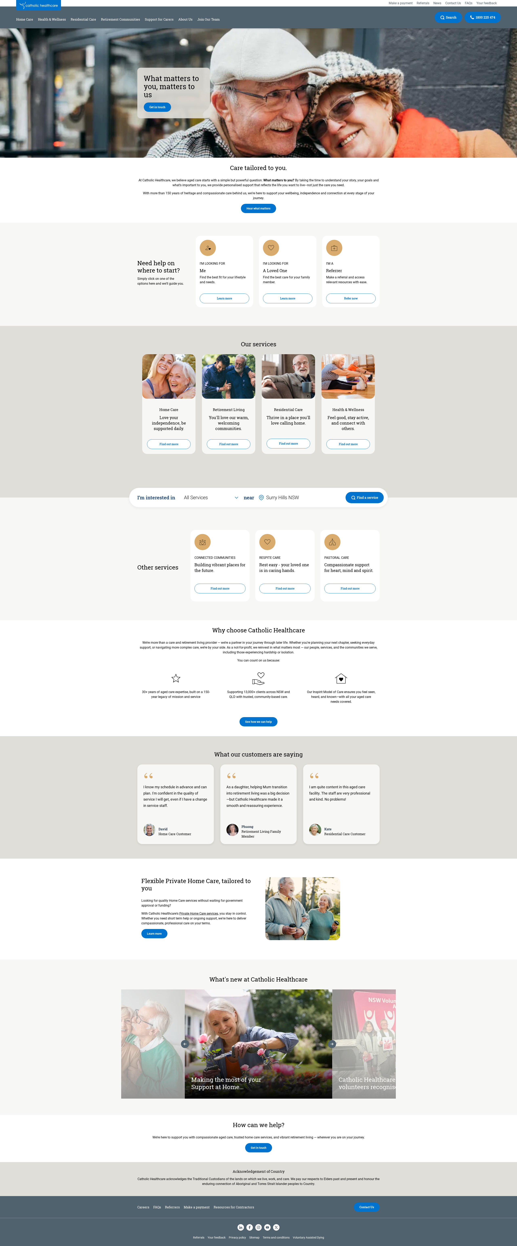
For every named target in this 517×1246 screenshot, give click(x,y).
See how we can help (258, 721)
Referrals (198, 1237)
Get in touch (157, 107)
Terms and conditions (276, 1237)
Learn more (224, 298)
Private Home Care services (198, 913)
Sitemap (254, 1237)
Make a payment (197, 1207)
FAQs (157, 1207)
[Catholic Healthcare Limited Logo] (38, 5)
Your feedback (217, 1237)
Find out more (169, 444)
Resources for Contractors (234, 1207)
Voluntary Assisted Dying (308, 1237)
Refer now (351, 298)
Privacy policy (237, 1237)
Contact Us (366, 1207)
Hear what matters (258, 208)
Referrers (172, 1207)
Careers (143, 1207)
